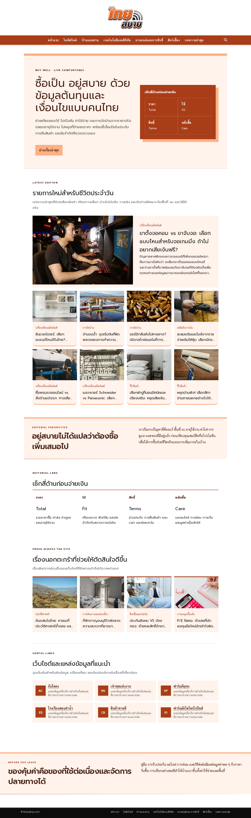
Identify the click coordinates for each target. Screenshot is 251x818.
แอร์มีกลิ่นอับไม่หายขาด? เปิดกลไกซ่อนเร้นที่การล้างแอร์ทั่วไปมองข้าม (148, 339)
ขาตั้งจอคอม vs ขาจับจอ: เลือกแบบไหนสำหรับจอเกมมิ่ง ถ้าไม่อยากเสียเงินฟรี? (175, 241)
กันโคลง (53, 686)
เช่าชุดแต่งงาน (121, 686)
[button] (225, 40)
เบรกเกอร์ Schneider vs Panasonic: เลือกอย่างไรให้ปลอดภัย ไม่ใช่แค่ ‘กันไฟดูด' (101, 401)
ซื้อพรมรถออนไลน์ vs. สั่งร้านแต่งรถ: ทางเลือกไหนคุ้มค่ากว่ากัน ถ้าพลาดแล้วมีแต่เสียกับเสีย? (54, 401)
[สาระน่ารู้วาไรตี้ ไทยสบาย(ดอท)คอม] (125, 17)
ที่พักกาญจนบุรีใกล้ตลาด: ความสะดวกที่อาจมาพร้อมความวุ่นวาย (102, 626)
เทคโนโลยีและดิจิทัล (117, 40)
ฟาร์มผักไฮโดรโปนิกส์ (188, 708)
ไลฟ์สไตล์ (70, 40)
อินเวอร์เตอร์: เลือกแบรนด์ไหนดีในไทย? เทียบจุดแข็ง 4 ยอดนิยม (53, 339)
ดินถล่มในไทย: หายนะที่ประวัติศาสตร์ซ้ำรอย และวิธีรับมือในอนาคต (53, 626)
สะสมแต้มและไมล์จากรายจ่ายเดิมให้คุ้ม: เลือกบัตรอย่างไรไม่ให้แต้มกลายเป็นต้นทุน (195, 342)
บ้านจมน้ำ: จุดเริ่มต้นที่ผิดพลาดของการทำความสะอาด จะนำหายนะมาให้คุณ (101, 342)
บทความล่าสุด (194, 40)
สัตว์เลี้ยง (174, 40)
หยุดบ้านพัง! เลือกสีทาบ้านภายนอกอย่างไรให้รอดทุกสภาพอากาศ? (194, 398)
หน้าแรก (53, 40)
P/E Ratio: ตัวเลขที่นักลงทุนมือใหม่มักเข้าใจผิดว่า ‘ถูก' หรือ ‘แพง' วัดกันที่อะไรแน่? (195, 629)
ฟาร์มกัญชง (181, 686)
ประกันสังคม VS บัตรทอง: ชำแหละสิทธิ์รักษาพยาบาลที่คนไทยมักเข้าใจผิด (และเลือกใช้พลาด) (148, 629)
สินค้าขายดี (118, 708)
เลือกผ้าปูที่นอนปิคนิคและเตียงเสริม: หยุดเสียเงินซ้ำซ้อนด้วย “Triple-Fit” (149, 398)
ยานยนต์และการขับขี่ (149, 40)
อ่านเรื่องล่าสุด (49, 150)
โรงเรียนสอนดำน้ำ (60, 708)
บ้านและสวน (90, 40)
